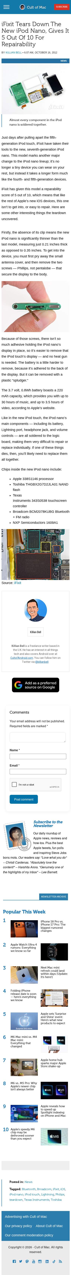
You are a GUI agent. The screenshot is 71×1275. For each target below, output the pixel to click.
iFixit (17, 583)
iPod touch (32, 1194)
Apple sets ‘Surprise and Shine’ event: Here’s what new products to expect (53, 1018)
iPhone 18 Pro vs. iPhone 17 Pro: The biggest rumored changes (53, 926)
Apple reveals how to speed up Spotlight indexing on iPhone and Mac (53, 1111)
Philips (59, 1194)
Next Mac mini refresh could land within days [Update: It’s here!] (54, 972)
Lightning (47, 1194)
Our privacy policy (18, 1226)
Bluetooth (29, 1189)
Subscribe (62, 7)
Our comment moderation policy (29, 1235)
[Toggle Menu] (6, 7)
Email (15, 765)
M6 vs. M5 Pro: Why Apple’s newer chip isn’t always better (24, 1086)
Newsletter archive (53, 897)
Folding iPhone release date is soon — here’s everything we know (23, 995)
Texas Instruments (36, 1200)
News (64, 61)
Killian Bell (14, 52)
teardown (16, 1200)
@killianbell (41, 661)
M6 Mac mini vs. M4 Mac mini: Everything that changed (24, 1042)
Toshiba (56, 1200)
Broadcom (44, 1189)
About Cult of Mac (49, 1226)
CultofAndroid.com (21, 657)
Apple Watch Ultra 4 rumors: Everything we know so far (24, 947)
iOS (62, 1189)
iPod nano (16, 1194)
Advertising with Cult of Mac (26, 1217)
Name (15, 750)
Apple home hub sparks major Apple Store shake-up (53, 1063)
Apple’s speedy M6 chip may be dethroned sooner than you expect (23, 1134)
